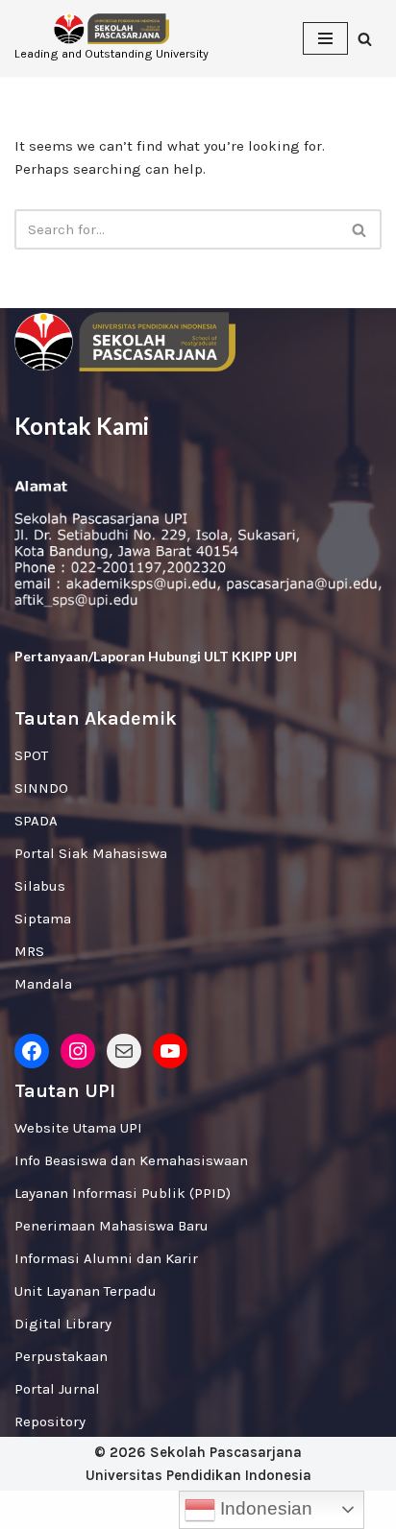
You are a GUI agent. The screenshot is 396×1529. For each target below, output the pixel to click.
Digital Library (62, 1323)
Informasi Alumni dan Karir (106, 1258)
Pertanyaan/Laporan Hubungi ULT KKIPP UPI (155, 656)
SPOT (31, 755)
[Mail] (124, 1051)
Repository (50, 1421)
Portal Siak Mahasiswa (90, 853)
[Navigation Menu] (325, 38)
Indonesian (263, 1508)
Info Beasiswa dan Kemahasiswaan (131, 1160)
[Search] (365, 39)
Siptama (42, 918)
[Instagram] (78, 1051)
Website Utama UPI (78, 1127)
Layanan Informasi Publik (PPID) (122, 1193)
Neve (116, 1509)
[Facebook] (31, 1051)
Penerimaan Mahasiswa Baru (111, 1225)
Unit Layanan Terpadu (85, 1291)
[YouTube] (170, 1051)
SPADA (36, 820)
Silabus (39, 886)
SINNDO (41, 788)
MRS (29, 951)
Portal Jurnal (57, 1389)
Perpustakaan (61, 1356)
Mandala (43, 983)
